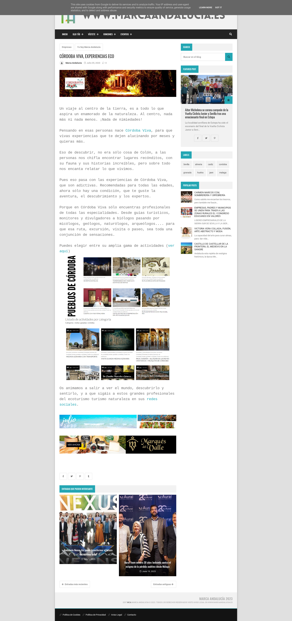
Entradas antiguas (162, 584)
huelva (200, 172)
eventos (125, 34)
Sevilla (186, 164)
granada (187, 172)
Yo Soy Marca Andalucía (89, 47)
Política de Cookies (71, 615)
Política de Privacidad (95, 615)
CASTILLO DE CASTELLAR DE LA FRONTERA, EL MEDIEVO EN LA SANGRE (211, 246)
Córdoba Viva (138, 131)
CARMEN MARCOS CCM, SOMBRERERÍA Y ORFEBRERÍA (209, 194)
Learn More (205, 7)
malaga (222, 172)
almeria (198, 164)
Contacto (131, 615)
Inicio (65, 34)
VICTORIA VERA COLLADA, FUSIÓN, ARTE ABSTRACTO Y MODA (212, 230)
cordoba (223, 164)
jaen (211, 172)
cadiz (210, 164)
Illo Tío (76, 34)
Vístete (91, 34)
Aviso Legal (116, 615)
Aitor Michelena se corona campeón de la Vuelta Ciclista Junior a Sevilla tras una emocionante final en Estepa (206, 113)
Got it (218, 7)
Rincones (108, 34)
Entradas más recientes (76, 584)
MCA (129, 602)
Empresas (66, 47)
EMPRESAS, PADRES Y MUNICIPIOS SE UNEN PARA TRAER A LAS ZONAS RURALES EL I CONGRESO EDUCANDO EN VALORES (212, 212)
